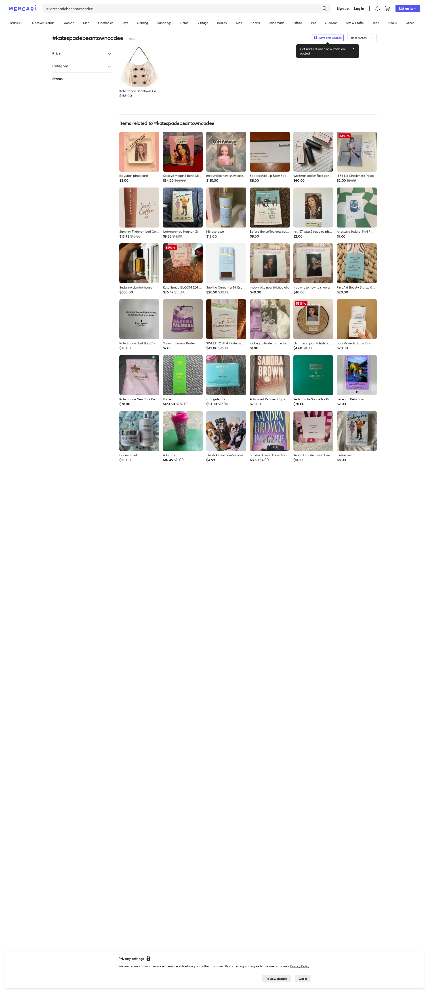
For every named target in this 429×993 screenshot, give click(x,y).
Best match (359, 38)
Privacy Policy (299, 966)
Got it (303, 978)
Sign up (343, 8)
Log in (359, 8)
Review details (276, 978)
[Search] (324, 8)
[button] (377, 8)
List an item (407, 8)
